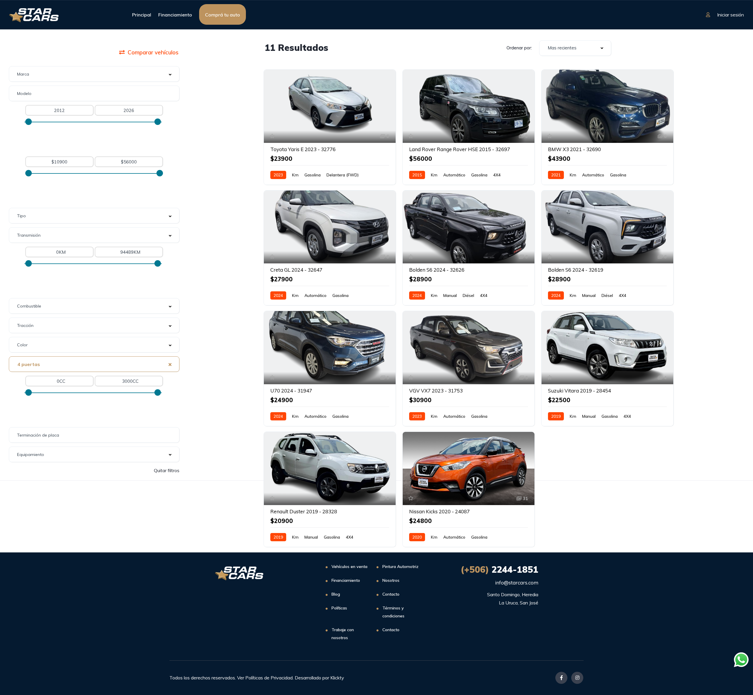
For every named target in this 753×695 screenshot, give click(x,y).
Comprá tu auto (222, 15)
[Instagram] (577, 678)
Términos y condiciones (393, 612)
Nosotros (390, 580)
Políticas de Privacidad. (269, 678)
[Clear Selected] (170, 363)
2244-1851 (499, 569)
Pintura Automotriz (400, 566)
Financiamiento (175, 15)
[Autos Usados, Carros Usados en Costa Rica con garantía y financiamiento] (34, 15)
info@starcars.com (516, 582)
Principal (141, 15)
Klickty (337, 678)
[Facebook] (561, 678)
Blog (335, 594)
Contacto (390, 594)
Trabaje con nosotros (342, 633)
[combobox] (94, 74)
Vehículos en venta (349, 566)
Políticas (339, 608)
